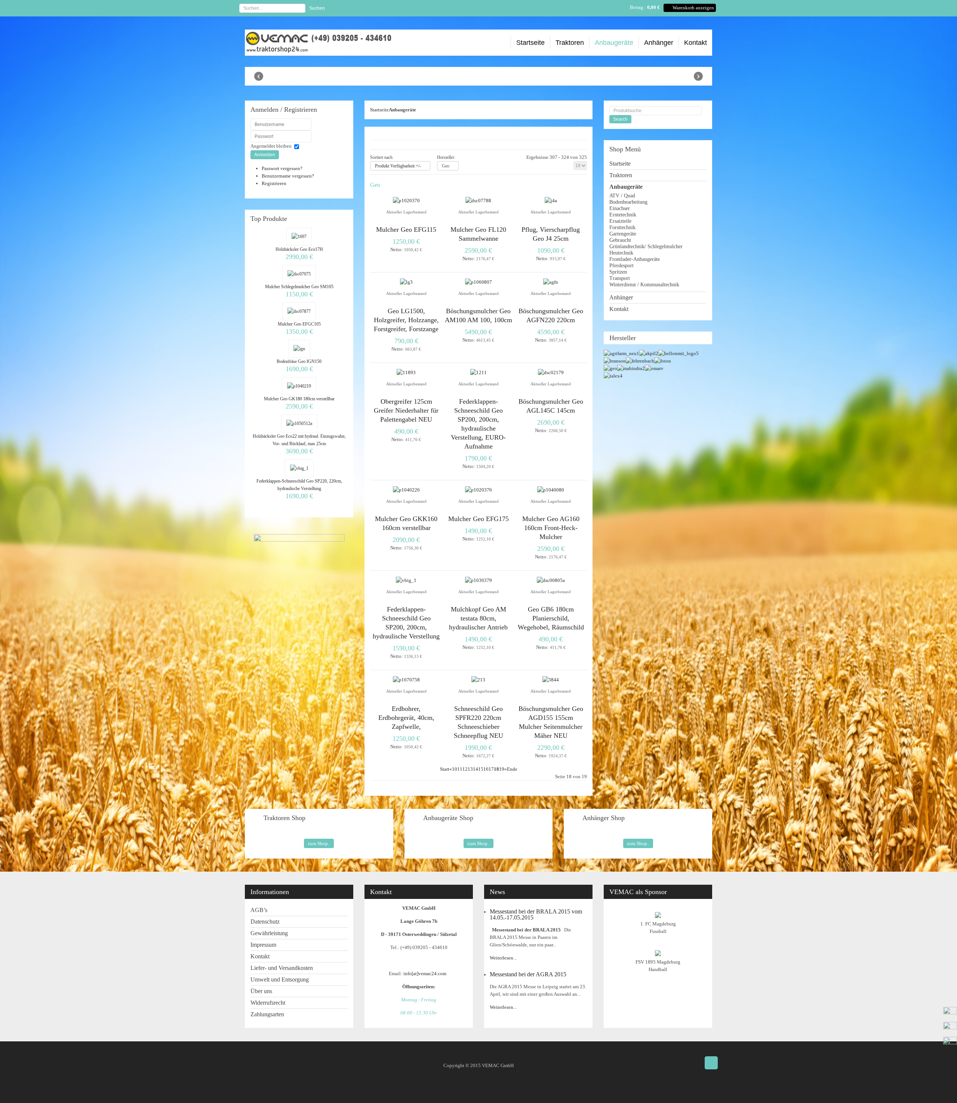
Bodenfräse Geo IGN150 (299, 361)
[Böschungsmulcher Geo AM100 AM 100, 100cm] (478, 282)
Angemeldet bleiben (271, 146)
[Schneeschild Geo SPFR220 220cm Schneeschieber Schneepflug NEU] (478, 680)
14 (475, 769)
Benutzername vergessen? (288, 176)
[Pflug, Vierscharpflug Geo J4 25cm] (551, 200)
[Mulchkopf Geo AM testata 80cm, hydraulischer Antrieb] (478, 580)
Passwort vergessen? (282, 168)
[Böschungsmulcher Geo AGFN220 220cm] (550, 282)
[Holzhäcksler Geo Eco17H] (299, 236)
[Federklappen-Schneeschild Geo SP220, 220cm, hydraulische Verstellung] (299, 468)
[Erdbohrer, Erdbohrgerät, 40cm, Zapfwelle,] (406, 680)
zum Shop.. (319, 843)
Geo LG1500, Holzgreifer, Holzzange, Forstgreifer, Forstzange (406, 320)
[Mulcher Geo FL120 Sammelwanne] (478, 200)
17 (491, 769)
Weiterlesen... (503, 958)
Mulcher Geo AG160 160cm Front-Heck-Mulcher (550, 527)
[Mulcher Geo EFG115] (406, 200)
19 (501, 769)
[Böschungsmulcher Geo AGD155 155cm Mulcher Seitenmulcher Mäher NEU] (550, 680)
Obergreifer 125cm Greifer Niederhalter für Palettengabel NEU (406, 410)
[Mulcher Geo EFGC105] (299, 311)
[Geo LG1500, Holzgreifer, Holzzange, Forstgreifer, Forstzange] (406, 282)
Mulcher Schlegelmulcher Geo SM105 (299, 286)
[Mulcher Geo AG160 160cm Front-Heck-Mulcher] (550, 490)
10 (454, 769)
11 (459, 769)
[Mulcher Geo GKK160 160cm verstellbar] (406, 490)
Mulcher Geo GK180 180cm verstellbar (299, 398)
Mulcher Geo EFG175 (478, 519)
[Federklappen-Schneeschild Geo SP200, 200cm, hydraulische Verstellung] (406, 580)
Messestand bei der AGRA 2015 (528, 974)
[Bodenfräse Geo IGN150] (299, 348)
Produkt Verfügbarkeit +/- (398, 166)
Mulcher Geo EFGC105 (299, 324)
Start (444, 769)
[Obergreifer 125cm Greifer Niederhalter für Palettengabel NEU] (406, 372)
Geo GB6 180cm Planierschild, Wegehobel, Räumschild (551, 618)
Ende (512, 769)
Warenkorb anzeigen (693, 7)
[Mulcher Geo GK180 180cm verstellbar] (299, 386)
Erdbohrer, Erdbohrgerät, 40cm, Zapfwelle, (406, 717)
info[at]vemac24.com (426, 973)
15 (480, 769)
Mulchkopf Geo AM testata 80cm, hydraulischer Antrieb (478, 618)
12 (465, 769)
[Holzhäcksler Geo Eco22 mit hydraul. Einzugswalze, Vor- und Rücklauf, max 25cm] (299, 423)
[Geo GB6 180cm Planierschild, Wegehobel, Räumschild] (551, 580)
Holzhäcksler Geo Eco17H (299, 249)
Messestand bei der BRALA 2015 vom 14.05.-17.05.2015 (536, 914)
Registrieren (274, 183)
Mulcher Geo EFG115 (406, 229)
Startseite (379, 110)
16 (486, 769)
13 (470, 769)
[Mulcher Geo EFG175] (478, 490)
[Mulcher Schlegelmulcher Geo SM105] (299, 274)
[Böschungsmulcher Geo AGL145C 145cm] (551, 372)
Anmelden (264, 154)
